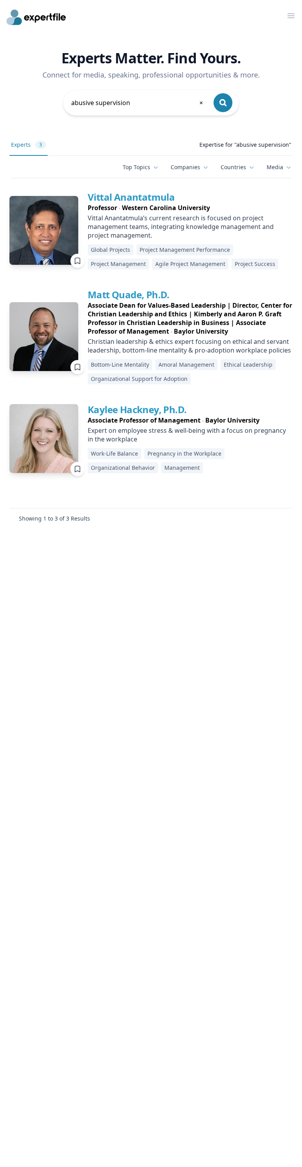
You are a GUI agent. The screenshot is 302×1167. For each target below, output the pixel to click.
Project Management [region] (118, 264)
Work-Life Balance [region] (114, 453)
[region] (190, 207)
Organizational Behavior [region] (123, 467)
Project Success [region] (255, 264)
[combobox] (137, 103)
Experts (26, 144)
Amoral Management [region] (186, 364)
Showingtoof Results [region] (54, 518)
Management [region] (182, 467)
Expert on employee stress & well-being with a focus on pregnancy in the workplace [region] (187, 434)
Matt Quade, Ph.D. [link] (128, 294)
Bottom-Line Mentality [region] (120, 364)
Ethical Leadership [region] (248, 364)
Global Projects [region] (110, 249)
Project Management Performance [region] (185, 249)
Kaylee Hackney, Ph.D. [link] (137, 409)
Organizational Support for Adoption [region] (139, 378)
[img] (43, 230)
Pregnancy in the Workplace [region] (184, 453)
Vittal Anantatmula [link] (131, 196)
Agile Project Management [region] (190, 264)
